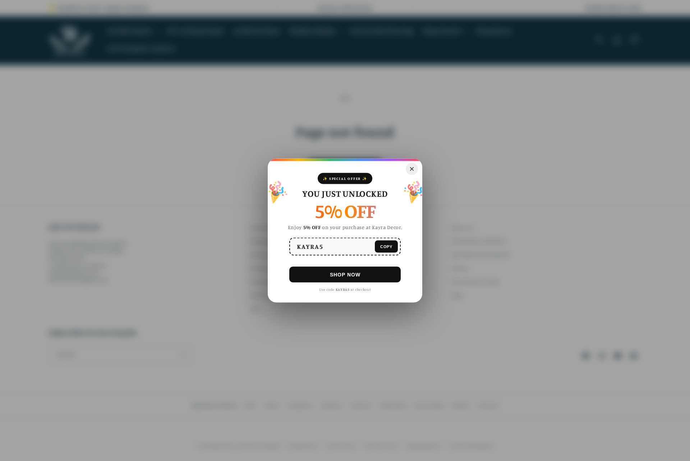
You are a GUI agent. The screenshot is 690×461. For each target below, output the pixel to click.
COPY (386, 246)
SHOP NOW (345, 274)
